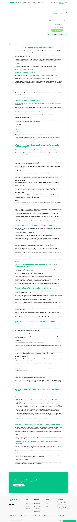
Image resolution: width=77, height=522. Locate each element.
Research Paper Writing (37, 506)
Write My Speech (23, 515)
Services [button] (24, 2)
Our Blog (47, 506)
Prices (42, 2)
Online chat (47, 503)
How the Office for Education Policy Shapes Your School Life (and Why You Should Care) (62, 507)
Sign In (66, 2)
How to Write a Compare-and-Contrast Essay (61, 511)
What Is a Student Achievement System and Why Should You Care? (62, 505)
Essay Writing (36, 501)
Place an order (18, 485)
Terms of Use (28, 508)
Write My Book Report (12, 515)
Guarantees (38, 2)
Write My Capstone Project (36, 515)
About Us (29, 2)
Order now (61, 2)
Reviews (27, 503)
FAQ (26, 501)
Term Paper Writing (37, 508)
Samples (33, 2)
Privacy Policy (28, 506)
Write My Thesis (46, 515)
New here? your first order (57, 34)
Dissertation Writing (37, 503)
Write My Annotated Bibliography (60, 515)
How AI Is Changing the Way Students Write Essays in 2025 (61, 502)
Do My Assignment (37, 511)
